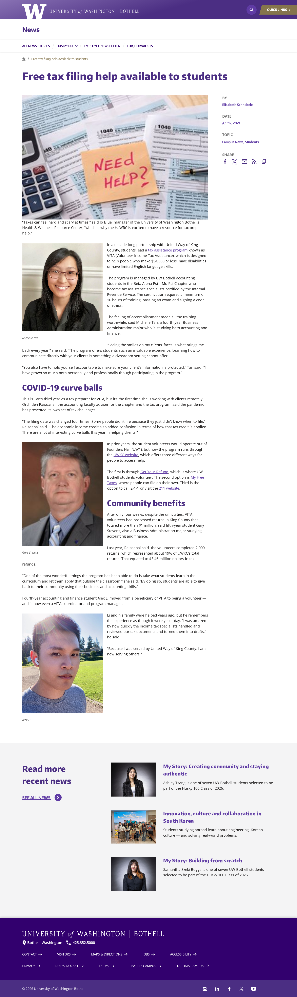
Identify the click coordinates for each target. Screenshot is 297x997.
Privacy (28, 966)
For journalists (140, 46)
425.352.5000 (84, 942)
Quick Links (277, 10)
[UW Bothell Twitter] (241, 989)
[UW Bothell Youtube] (254, 989)
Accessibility (180, 954)
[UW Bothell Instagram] (205, 989)
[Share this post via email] (246, 162)
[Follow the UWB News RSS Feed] (256, 162)
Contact (29, 954)
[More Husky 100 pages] (76, 46)
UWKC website (126, 454)
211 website (169, 488)
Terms (104, 966)
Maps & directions (106, 954)
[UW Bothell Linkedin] (217, 989)
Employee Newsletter (102, 46)
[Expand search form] (251, 10)
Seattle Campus (143, 966)
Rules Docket (66, 966)
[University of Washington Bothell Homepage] (141, 934)
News (31, 29)
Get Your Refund (154, 471)
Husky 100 (65, 46)
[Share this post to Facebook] (227, 162)
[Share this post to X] (237, 162)
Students (252, 142)
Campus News (233, 142)
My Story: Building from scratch (202, 860)
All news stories (36, 46)
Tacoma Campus (190, 966)
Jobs (146, 954)
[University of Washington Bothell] (80, 11)
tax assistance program (168, 250)
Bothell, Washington (44, 942)
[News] (23, 59)
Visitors (64, 954)
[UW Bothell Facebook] (229, 989)
